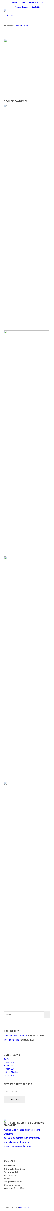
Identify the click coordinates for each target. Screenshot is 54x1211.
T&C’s (6, 1059)
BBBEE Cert (10, 1062)
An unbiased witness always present (22, 1129)
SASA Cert (9, 1065)
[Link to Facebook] (43, 1207)
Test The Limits (11, 1039)
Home (14, 2)
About (22, 2)
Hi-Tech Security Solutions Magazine (24, 1124)
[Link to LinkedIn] (47, 1207)
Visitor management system (18, 1145)
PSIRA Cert (9, 1068)
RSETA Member (11, 1072)
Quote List (36, 7)
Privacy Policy (10, 1075)
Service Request (21, 7)
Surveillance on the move (16, 1141)
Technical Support (36, 2)
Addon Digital (24, 1207)
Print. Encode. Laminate (15, 1035)
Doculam (8, 1133)
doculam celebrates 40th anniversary (22, 1137)
